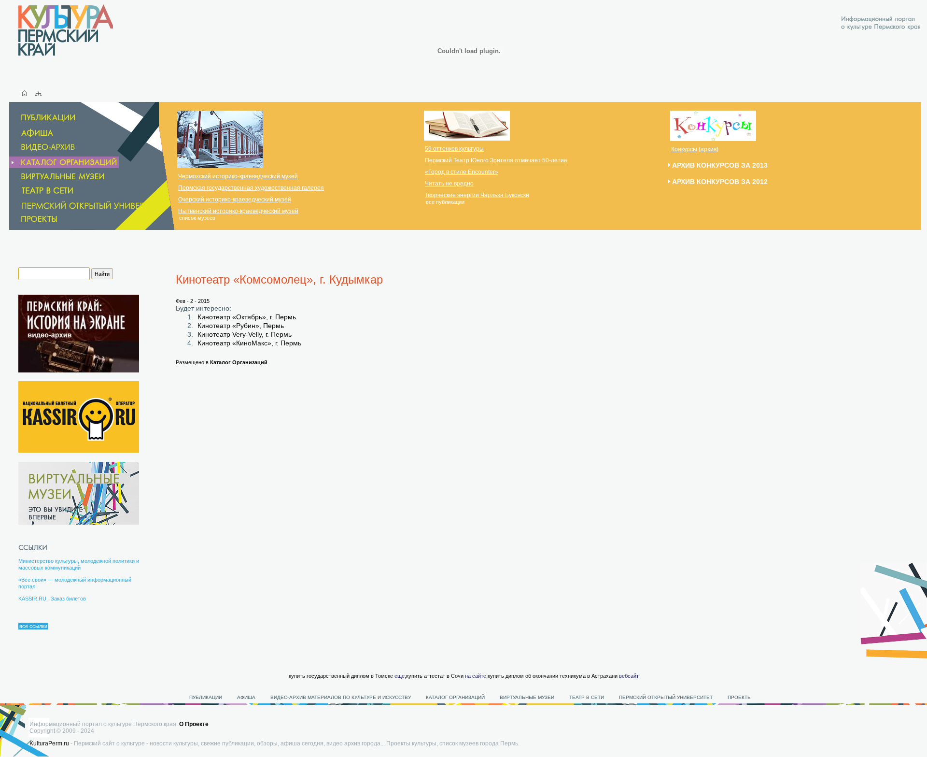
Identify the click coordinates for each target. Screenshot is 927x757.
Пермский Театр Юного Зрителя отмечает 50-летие (496, 160)
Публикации (205, 697)
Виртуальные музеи (527, 697)
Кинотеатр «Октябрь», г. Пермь (246, 317)
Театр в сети (586, 697)
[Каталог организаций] (64, 162)
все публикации (445, 202)
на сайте (475, 676)
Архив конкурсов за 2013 (720, 165)
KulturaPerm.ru (49, 743)
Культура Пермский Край (65, 30)
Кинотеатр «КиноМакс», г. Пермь (249, 343)
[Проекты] (34, 219)
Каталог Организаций (238, 362)
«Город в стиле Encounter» (461, 172)
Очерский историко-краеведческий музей (234, 199)
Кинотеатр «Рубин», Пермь (240, 325)
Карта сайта (38, 93)
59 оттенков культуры (454, 148)
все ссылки (33, 626)
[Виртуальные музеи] (57, 176)
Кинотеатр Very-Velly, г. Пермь (244, 334)
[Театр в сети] (54, 190)
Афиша (246, 697)
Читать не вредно (449, 183)
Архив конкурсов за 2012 (720, 182)
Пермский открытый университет (666, 697)
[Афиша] (32, 133)
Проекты (740, 697)
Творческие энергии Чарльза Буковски (477, 195)
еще (399, 676)
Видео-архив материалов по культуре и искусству (341, 697)
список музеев (197, 218)
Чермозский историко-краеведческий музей (238, 176)
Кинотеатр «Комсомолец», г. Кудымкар (279, 279)
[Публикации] (43, 118)
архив (708, 149)
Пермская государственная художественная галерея (251, 188)
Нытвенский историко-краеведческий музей (238, 211)
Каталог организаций (455, 697)
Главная (24, 93)
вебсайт (629, 676)
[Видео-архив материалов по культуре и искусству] (49, 147)
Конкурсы (684, 149)
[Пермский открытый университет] (90, 205)
